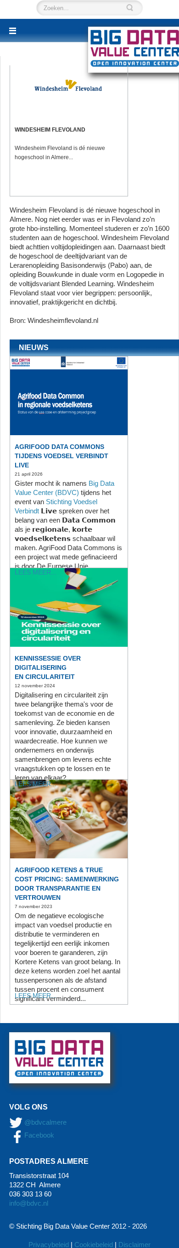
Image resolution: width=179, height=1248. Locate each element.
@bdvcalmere (45, 1122)
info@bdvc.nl (28, 1203)
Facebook (38, 1135)
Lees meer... (35, 572)
